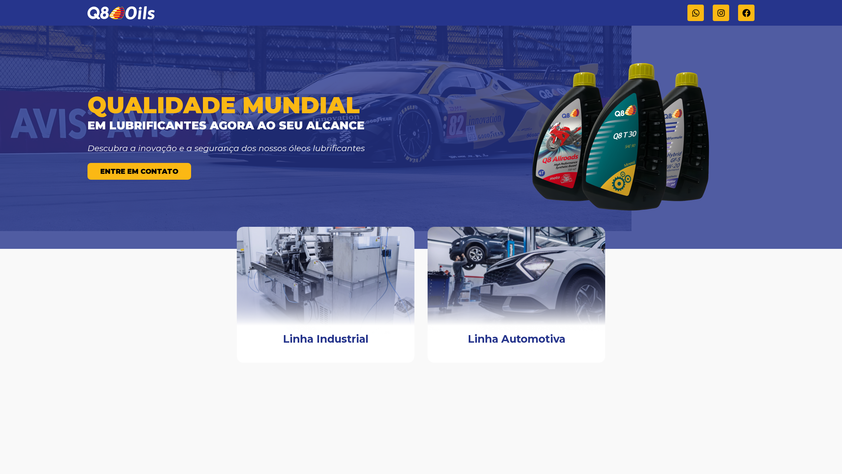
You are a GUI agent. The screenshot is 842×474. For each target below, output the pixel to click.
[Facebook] (746, 13)
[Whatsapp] (695, 13)
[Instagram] (721, 13)
